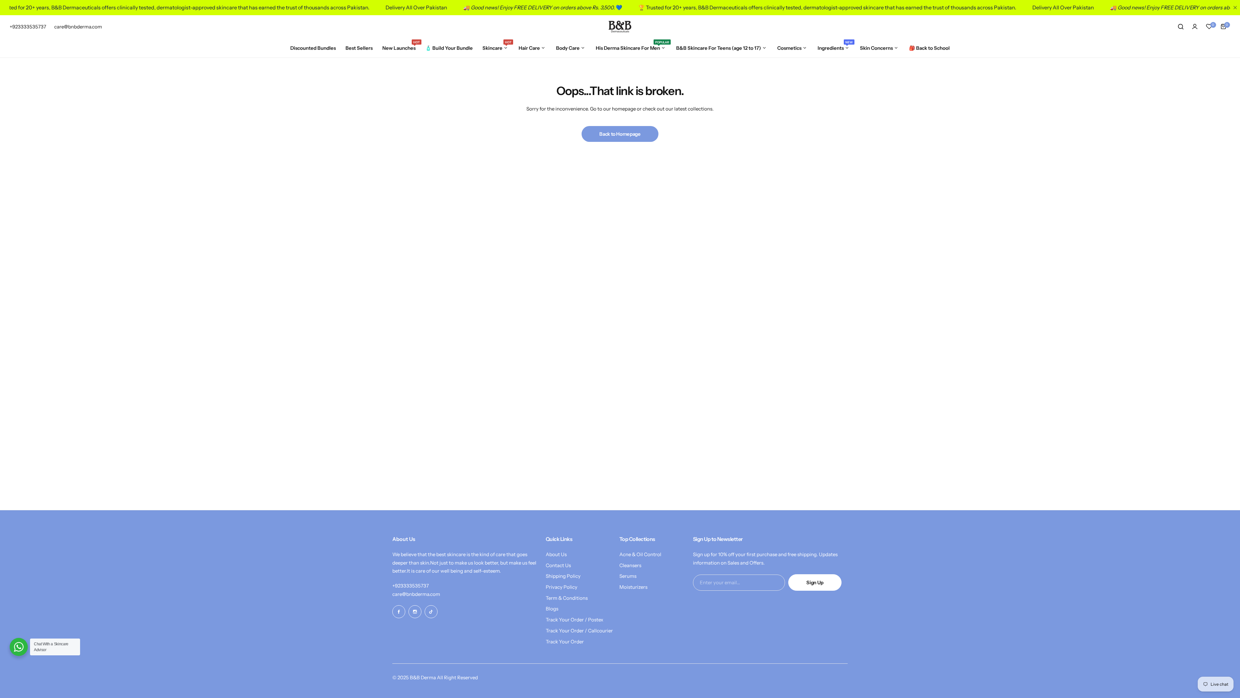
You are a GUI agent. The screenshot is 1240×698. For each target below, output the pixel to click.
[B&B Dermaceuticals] (620, 26)
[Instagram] (414, 611)
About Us (556, 554)
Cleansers (630, 565)
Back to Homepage (619, 134)
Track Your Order (565, 642)
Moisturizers (633, 587)
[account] (1195, 26)
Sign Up (814, 582)
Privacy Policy (561, 587)
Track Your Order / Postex (574, 620)
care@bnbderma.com (416, 594)
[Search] (1180, 26)
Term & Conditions (567, 598)
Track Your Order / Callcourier (579, 631)
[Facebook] (398, 611)
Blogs (552, 609)
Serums (627, 576)
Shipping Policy (563, 576)
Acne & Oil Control (640, 554)
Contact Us (558, 565)
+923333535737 (410, 586)
